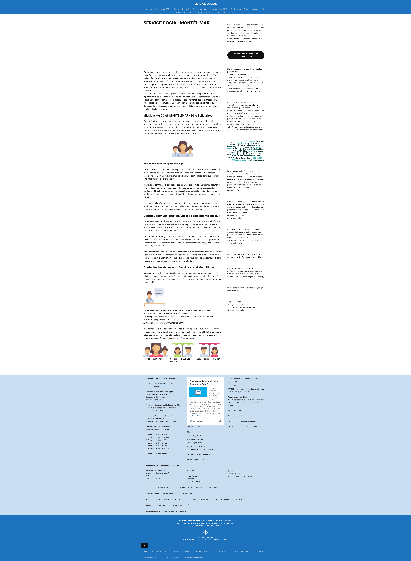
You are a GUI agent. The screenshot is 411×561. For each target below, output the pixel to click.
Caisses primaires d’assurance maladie (242, 124)
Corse (148, 481)
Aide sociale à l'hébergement (186, 505)
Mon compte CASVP (195, 439)
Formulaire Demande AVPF (156, 419)
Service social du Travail (239, 9)
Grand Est (191, 470)
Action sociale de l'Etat (237, 397)
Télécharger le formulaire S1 (157, 454)
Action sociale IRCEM (195, 460)
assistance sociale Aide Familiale (204, 487)
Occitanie (231, 471)
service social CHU (235, 257)
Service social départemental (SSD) (157, 9)
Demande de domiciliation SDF (158, 427)
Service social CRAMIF (203, 12)
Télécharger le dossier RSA (156, 440)
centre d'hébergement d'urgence (230, 499)
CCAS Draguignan (194, 435)
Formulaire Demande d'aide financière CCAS (164, 405)
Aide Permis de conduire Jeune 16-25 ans (244, 426)
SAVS (174, 511)
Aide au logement (235, 416)
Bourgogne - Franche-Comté (157, 473)
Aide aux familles (235, 411)
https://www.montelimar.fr (171, 323)
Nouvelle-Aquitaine (194, 481)
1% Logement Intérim (235, 310)
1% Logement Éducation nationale (241, 307)
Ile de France (192, 476)
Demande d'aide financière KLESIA (201, 454)
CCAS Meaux (192, 432)
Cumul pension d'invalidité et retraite (242, 288)
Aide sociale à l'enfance (184, 493)
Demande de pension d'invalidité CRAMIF (162, 421)
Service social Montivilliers (209, 359)
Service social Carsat (200, 9)
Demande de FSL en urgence (157, 397)
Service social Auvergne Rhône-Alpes (167, 164)
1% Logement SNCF (235, 305)
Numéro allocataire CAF (196, 446)
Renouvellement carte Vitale (157, 394)
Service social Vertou (152, 359)
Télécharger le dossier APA (156, 435)
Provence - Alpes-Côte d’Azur (240, 476)
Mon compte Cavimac (196, 443)
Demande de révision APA (156, 400)
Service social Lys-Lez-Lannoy (180, 360)
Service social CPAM (181, 9)
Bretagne (149, 476)
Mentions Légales (205, 537)
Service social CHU (220, 9)
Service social (205, 3)
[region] (182, 49)
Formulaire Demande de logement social (162, 416)
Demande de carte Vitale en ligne (159, 391)
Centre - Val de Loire (154, 478)
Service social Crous (183, 12)
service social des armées (174, 487)
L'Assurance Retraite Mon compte (200, 449)
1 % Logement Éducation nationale (242, 421)
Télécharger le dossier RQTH (157, 448)
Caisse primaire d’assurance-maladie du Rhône (246, 378)
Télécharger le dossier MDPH (157, 437)
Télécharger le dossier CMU (157, 446)
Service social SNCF (260, 9)
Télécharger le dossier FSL (156, 443)
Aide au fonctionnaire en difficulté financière (246, 400)
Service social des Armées (225, 12)
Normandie (191, 479)
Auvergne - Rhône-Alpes (155, 470)
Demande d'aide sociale (189, 521)
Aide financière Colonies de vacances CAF (245, 55)
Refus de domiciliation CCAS (157, 429)
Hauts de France (193, 473)
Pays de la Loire (234, 474)
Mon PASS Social (193, 427)
